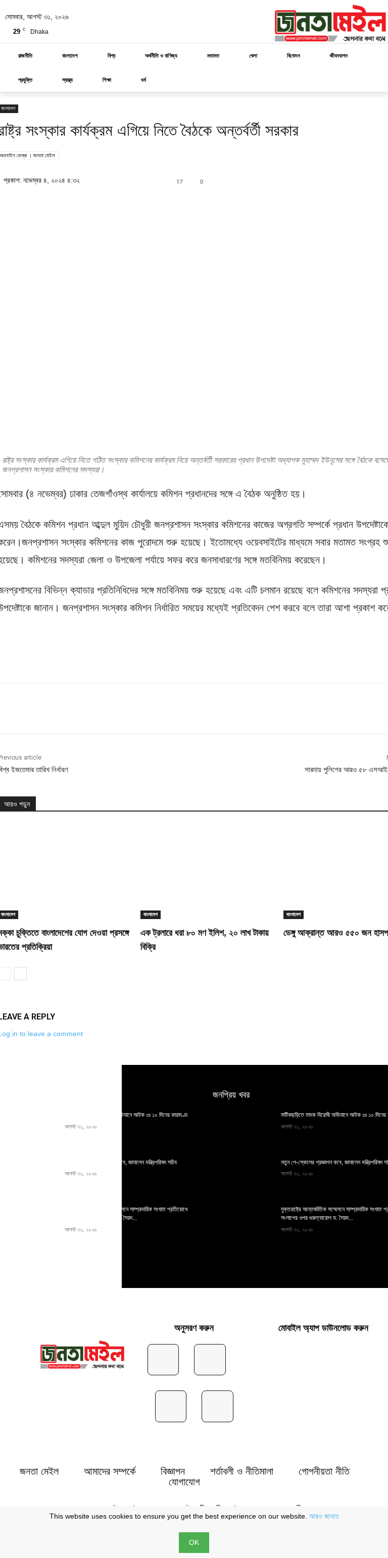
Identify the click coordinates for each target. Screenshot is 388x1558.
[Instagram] (210, 1360)
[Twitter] (309, 180)
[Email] (164, 709)
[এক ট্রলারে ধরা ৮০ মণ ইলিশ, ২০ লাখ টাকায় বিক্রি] (207, 872)
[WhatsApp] (356, 180)
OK (194, 1542)
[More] (210, 709)
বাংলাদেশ (150, 914)
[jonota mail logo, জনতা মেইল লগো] (82, 1355)
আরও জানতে (324, 1516)
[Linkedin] (332, 180)
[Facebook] (286, 180)
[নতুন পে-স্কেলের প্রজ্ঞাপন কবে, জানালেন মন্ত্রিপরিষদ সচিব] (244, 1177)
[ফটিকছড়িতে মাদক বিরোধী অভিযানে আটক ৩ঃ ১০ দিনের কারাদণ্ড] (244, 1129)
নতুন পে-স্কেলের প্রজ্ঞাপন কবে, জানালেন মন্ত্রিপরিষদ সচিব (121, 1162)
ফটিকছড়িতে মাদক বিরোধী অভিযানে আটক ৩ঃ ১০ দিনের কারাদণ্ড (126, 1114)
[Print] (187, 709)
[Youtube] (217, 1406)
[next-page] (20, 973)
